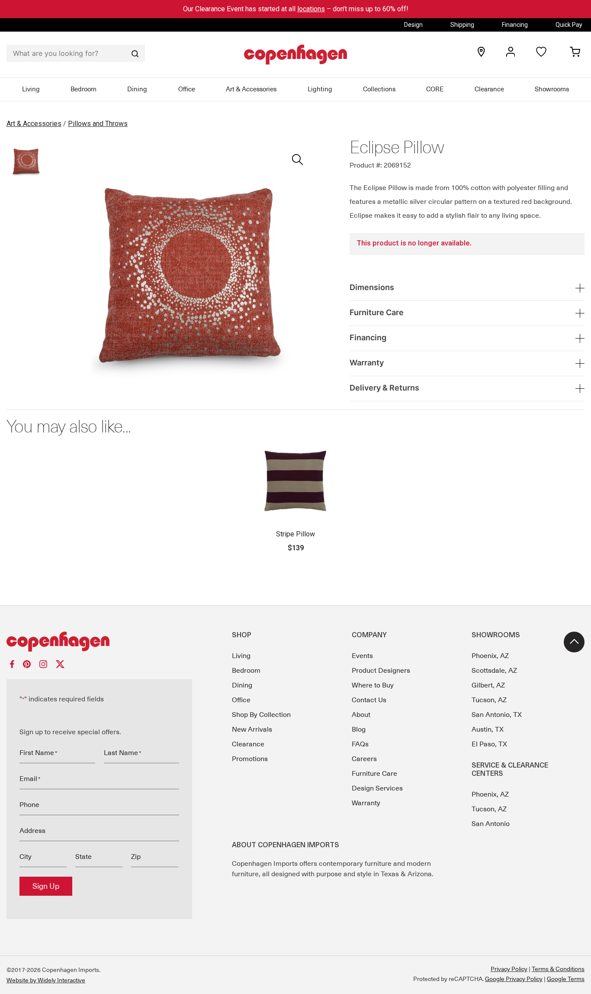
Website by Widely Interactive (45, 980)
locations (311, 9)
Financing (515, 24)
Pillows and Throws (98, 123)
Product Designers (381, 670)
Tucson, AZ (489, 700)
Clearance (489, 89)
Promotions (250, 759)
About (361, 715)
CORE (434, 89)
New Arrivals (252, 729)
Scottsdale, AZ (494, 670)
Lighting (320, 89)
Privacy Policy (509, 968)
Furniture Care (374, 774)
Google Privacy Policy (514, 978)
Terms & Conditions (558, 968)
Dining (137, 89)
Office (186, 89)
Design (413, 24)
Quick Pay (569, 24)
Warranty (366, 803)
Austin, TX (488, 729)
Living (31, 89)
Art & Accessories (251, 89)
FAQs (360, 744)
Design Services (377, 788)
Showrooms (552, 89)
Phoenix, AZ (490, 656)
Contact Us (369, 700)
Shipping (462, 24)
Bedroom (83, 89)
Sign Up (45, 886)
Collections (379, 89)
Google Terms (566, 978)
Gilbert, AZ (488, 685)
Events (362, 656)
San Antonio (491, 824)
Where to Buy (373, 685)
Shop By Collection (261, 715)
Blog (359, 729)
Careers (364, 759)
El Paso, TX (489, 744)
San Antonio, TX (497, 715)
